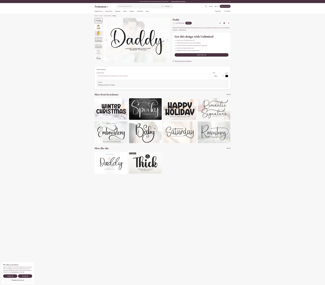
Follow (188, 23)
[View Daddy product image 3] (98, 33)
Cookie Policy (14, 272)
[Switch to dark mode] (206, 6)
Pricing (211, 6)
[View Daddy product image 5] (98, 45)
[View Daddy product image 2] (98, 26)
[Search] (162, 6)
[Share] (220, 23)
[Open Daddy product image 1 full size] (137, 40)
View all (228, 94)
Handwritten (107, 15)
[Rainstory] (214, 132)
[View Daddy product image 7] (98, 58)
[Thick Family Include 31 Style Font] (145, 163)
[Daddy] (111, 163)
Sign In (216, 6)
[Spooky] (145, 109)
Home (96, 15)
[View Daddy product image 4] (98, 39)
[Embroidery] (111, 132)
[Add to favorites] (229, 23)
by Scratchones (180, 23)
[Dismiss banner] (230, 1)
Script (101, 15)
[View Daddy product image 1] (98, 20)
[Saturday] (179, 132)
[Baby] (145, 132)
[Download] (121, 100)
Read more (182, 30)
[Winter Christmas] (111, 109)
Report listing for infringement (183, 61)
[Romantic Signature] (214, 109)
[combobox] (139, 6)
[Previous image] (106, 40)
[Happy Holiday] (179, 109)
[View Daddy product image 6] (98, 52)
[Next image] (167, 40)
